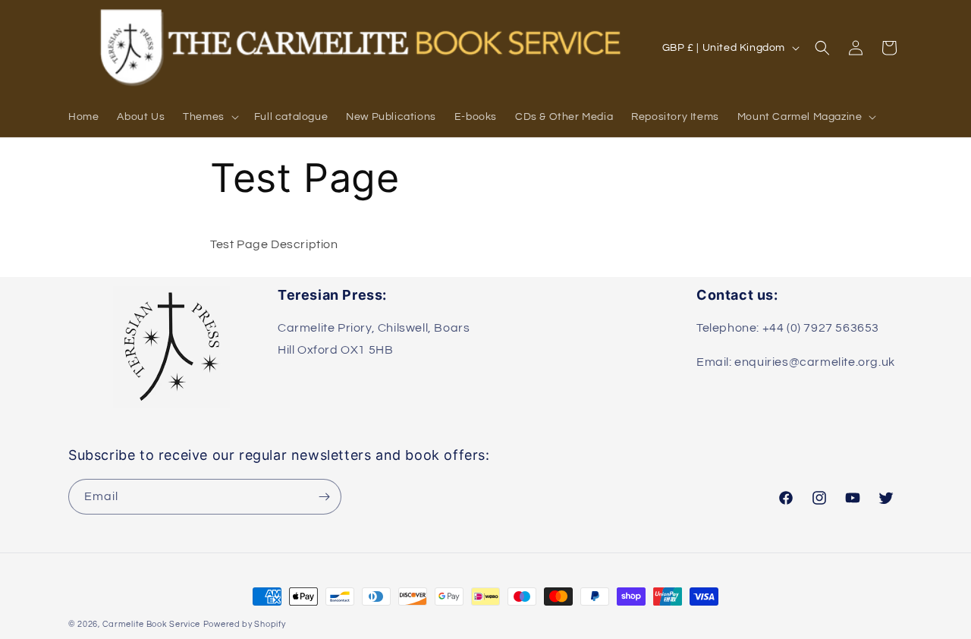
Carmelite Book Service (151, 624)
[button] (209, 117)
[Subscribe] (324, 497)
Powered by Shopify (244, 624)
